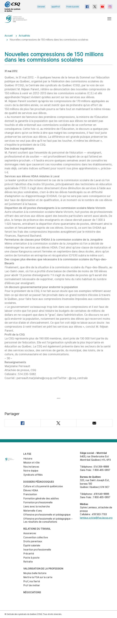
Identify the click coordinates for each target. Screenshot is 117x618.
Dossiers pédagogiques (38, 481)
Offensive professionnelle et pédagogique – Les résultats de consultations (48, 520)
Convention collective (35, 537)
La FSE (27, 453)
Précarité (28, 553)
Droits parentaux (32, 541)
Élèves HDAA (30, 490)
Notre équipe (30, 470)
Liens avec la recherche (36, 506)
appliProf (55, 7)
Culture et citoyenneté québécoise (43, 486)
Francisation (30, 494)
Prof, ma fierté (31, 581)
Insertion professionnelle (37, 549)
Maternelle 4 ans (32, 510)
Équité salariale (31, 545)
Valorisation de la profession (43, 568)
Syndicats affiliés (33, 474)
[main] (58, 234)
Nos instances (31, 466)
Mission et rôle (31, 462)
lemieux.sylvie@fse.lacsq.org (96, 517)
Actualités (24, 35)
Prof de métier (31, 585)
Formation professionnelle (38, 502)
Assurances (29, 533)
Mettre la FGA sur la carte (37, 577)
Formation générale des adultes (41, 498)
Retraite (28, 561)
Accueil (8, 35)
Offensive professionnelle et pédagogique (47, 514)
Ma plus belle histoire (34, 573)
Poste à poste (72, 7)
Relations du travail (37, 528)
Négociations (32, 592)
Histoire (27, 458)
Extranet (41, 7)
